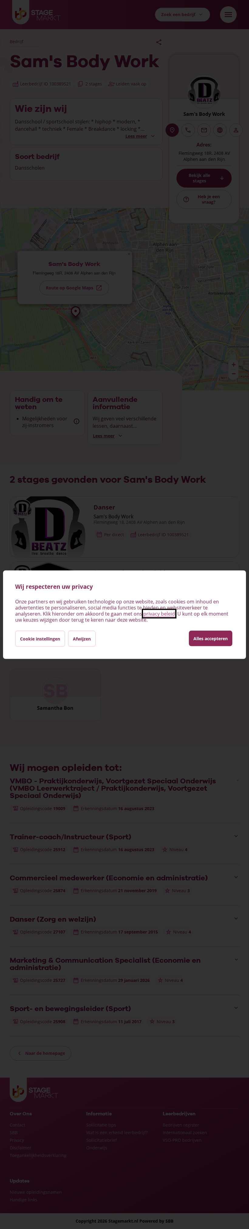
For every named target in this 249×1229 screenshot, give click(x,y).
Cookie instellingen (40, 638)
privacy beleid (159, 613)
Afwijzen (82, 638)
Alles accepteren (210, 638)
